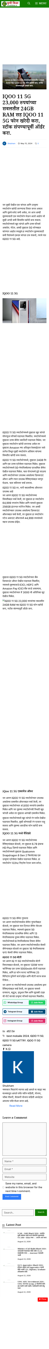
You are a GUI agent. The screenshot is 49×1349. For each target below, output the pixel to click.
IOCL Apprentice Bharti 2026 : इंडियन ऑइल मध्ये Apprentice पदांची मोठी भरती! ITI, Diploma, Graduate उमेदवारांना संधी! (31, 1268)
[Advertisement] (24, 36)
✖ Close (42, 1299)
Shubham (11, 143)
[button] (29, 4)
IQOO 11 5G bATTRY (14, 1040)
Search (41, 1212)
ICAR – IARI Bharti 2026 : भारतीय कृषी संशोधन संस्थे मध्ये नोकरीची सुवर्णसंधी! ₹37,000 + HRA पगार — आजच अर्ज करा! (32, 1235)
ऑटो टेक (11, 1031)
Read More (15, 1105)
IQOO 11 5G (36, 1035)
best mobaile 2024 (18, 1035)
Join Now (38, 1002)
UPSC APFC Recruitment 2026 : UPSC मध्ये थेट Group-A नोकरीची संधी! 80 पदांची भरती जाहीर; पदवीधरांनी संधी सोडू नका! (31, 1285)
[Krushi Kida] (10, 4)
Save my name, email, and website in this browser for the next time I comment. (23, 1187)
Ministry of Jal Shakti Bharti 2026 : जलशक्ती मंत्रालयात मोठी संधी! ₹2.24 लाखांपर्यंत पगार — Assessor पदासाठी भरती (32, 1252)
